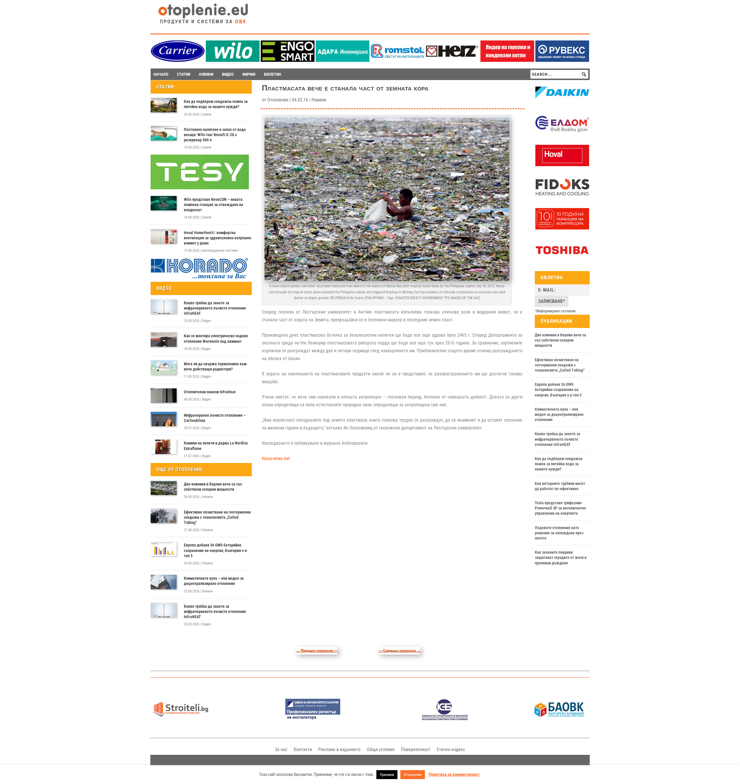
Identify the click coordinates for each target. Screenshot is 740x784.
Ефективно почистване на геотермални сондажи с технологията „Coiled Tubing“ (217, 517)
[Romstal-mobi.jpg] (397, 60)
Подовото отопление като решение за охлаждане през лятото (559, 532)
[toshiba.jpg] (562, 259)
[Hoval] (562, 164)
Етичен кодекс (451, 749)
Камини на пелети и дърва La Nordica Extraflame (216, 446)
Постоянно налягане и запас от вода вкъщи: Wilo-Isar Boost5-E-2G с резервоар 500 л (215, 134)
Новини (207, 497)
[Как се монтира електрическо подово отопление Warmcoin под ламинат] (164, 339)
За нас (281, 749)
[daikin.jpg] (562, 101)
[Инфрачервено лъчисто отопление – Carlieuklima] (164, 419)
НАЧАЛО (160, 74)
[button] (584, 74)
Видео (206, 321)
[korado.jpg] (200, 277)
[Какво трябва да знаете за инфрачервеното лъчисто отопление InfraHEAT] (164, 306)
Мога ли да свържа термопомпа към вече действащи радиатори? (215, 366)
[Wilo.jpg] (233, 60)
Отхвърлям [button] (412, 774)
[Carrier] (178, 60)
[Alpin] (562, 228)
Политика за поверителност (454, 774)
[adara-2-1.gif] (342, 60)
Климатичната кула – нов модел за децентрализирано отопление (214, 581)
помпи (206, 114)
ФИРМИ (248, 74)
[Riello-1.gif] (507, 60)
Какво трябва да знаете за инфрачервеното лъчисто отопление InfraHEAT (215, 308)
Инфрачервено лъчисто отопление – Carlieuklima (215, 418)
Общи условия (381, 749)
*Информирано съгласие (555, 311)
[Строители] (180, 719)
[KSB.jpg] (444, 719)
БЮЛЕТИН (272, 74)
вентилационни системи (220, 251)
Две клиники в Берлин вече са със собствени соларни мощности (213, 487)
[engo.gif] (287, 60)
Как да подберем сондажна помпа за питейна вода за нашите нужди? (216, 104)
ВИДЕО (228, 74)
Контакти (303, 749)
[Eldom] (562, 133)
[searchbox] (559, 74)
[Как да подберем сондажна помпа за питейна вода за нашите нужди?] (164, 105)
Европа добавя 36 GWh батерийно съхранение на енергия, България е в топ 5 (215, 550)
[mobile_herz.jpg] (452, 60)
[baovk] (559, 719)
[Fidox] (562, 196)
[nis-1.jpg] (312, 719)
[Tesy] (200, 188)
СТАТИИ (183, 74)
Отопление (277, 100)
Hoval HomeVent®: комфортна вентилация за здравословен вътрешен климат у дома (217, 237)
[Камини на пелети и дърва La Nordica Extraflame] (164, 447)
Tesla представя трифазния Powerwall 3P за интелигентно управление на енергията (560, 508)
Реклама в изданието (339, 749)
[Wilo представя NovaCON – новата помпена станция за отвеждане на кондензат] (164, 203)
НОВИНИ (206, 74)
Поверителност (415, 749)
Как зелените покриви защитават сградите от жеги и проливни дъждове (561, 557)
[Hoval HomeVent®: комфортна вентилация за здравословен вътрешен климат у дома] (164, 236)
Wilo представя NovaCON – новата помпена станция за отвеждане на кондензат (213, 204)
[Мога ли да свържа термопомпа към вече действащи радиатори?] (164, 367)
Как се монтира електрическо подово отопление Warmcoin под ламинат (216, 338)
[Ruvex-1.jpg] (562, 60)
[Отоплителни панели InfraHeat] (164, 395)
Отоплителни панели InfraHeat (210, 392)
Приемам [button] (387, 774)
